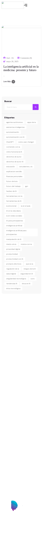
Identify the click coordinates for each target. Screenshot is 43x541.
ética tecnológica (13, 288)
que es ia (29, 264)
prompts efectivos (13, 264)
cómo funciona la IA (14, 152)
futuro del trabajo (13, 186)
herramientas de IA (14, 201)
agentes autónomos (14, 122)
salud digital (11, 274)
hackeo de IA (11, 191)
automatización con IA (15, 137)
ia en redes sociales (14, 216)
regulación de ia (12, 269)
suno (33, 278)
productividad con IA (14, 259)
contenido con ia (13, 147)
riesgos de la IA (30, 269)
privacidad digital (13, 249)
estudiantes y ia (25, 166)
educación (10, 166)
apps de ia (31, 122)
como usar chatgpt (26, 142)
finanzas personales (14, 176)
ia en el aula (25, 206)
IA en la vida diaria (13, 211)
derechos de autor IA (14, 162)
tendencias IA (11, 283)
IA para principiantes (14, 221)
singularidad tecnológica (16, 278)
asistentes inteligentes (15, 127)
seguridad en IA (27, 274)
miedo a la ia (11, 244)
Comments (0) (26, 58)
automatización (12, 132)
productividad (12, 254)
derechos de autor (14, 157)
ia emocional (11, 206)
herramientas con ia (14, 196)
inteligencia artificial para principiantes (16, 232)
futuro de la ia (11, 181)
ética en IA (26, 283)
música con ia (26, 244)
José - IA (10, 58)
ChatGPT (10, 142)
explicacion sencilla (14, 171)
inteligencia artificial (14, 225)
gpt (26, 186)
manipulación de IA (13, 239)
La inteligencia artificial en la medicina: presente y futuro (21, 68)
